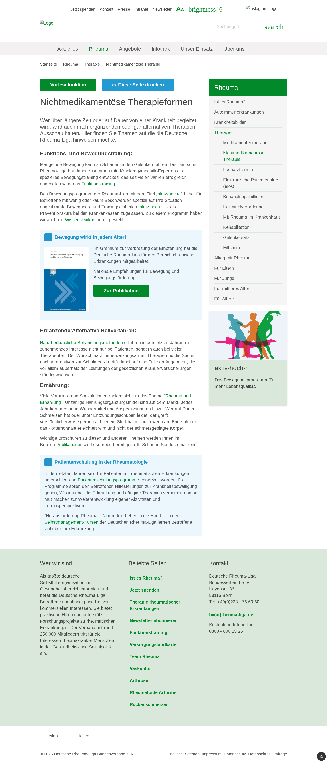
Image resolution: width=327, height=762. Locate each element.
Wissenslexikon (80, 219)
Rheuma (70, 64)
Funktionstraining (98, 183)
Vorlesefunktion (68, 85)
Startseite (48, 64)
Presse (124, 9)
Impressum (212, 754)
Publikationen (69, 444)
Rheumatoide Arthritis (153, 692)
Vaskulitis (140, 668)
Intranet (141, 9)
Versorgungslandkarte (153, 644)
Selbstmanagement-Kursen (71, 522)
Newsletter (162, 9)
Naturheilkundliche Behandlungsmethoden (81, 342)
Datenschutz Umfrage (267, 754)
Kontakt (106, 9)
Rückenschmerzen (149, 704)
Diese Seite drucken (140, 85)
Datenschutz (235, 754)
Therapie (92, 64)
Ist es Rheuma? (146, 578)
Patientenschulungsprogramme (108, 479)
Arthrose (139, 680)
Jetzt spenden (82, 9)
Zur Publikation (121, 290)
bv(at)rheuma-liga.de (231, 614)
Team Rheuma (145, 656)
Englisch (175, 754)
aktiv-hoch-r (169, 193)
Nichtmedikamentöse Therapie (133, 64)
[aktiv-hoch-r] (248, 358)
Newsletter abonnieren (154, 620)
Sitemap (192, 754)
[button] (49, 735)
